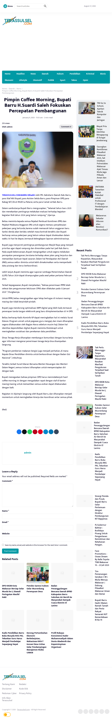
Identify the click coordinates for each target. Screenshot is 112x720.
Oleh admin (7, 126)
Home (7, 74)
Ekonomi (9, 80)
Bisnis (103, 74)
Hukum (60, 74)
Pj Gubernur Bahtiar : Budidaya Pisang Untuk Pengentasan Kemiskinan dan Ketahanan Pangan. (102, 535)
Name (5, 511)
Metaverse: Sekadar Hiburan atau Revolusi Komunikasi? (102, 223)
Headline (20, 74)
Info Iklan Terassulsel (7, 699)
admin (27, 453)
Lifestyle (23, 80)
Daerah (45, 74)
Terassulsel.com (23, 709)
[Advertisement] (56, 50)
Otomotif (37, 80)
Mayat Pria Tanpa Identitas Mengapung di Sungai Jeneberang (102, 133)
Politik (51, 80)
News (33, 74)
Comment (7, 481)
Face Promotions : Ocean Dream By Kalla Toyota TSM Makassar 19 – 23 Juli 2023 (102, 558)
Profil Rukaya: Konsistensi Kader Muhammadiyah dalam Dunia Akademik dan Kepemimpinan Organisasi (62, 640)
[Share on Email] (35, 431)
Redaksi (22, 684)
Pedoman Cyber (9, 693)
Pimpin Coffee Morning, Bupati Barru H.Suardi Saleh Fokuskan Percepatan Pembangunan (37, 105)
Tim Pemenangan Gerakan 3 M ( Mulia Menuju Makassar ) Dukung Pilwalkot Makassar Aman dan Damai (102, 583)
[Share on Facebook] (19, 431)
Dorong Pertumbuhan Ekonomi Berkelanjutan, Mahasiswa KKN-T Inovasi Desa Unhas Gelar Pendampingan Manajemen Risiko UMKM (37, 643)
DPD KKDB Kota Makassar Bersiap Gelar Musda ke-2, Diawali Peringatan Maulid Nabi (13, 591)
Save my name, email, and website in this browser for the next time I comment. (36, 545)
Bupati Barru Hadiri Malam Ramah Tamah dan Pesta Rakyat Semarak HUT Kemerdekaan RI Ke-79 (101, 610)
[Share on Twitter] (24, 431)
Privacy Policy (25, 693)
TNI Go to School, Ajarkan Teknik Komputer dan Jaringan (101, 111)
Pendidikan (75, 74)
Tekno (74, 80)
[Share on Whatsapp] (29, 431)
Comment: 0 (66, 126)
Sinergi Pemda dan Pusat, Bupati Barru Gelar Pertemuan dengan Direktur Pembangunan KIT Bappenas (102, 507)
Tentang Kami (8, 684)
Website (6, 534)
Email (5, 522)
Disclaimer (7, 689)
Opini (85, 80)
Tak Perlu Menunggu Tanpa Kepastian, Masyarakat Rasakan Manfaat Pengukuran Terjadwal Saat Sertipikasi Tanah (95, 262)
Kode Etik (23, 689)
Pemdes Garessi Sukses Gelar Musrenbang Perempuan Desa (38, 588)
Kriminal (90, 74)
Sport (62, 80)
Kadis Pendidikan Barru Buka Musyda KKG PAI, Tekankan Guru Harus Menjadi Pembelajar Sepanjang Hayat (13, 638)
